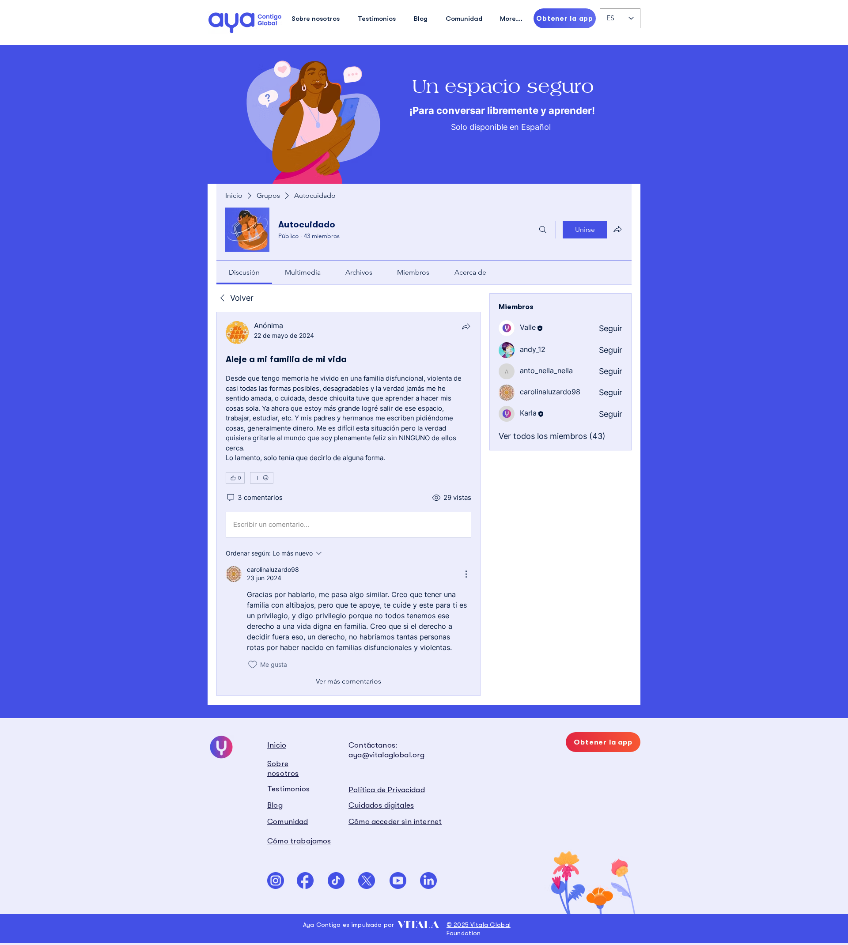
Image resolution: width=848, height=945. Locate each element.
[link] (244, 272)
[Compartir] (466, 326)
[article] (348, 504)
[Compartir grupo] (617, 229)
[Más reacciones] (261, 478)
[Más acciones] (466, 574)
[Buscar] (543, 229)
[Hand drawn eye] (245, 22)
